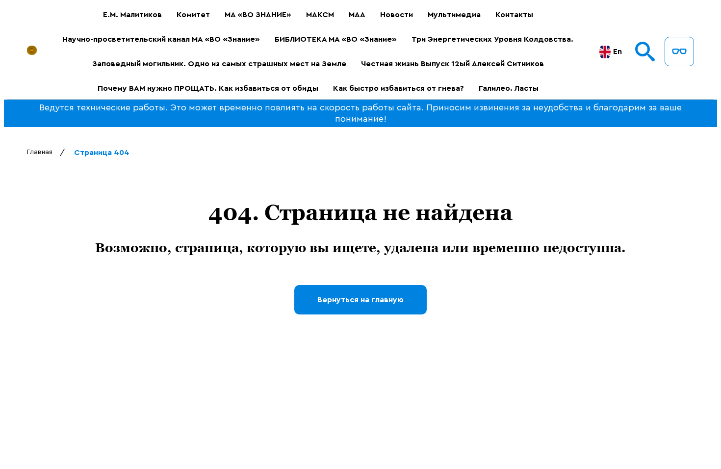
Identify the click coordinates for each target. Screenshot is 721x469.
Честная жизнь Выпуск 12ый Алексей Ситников (452, 64)
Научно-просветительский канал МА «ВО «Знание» (161, 39)
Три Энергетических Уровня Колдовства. (492, 39)
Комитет (193, 15)
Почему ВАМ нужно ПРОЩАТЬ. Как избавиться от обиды (208, 88)
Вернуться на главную (360, 300)
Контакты (514, 15)
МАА (357, 15)
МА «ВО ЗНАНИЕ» (258, 15)
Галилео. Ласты (509, 88)
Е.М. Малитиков (132, 15)
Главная (39, 152)
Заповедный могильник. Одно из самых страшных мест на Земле (219, 64)
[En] (605, 51)
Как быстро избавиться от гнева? (398, 88)
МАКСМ (320, 15)
